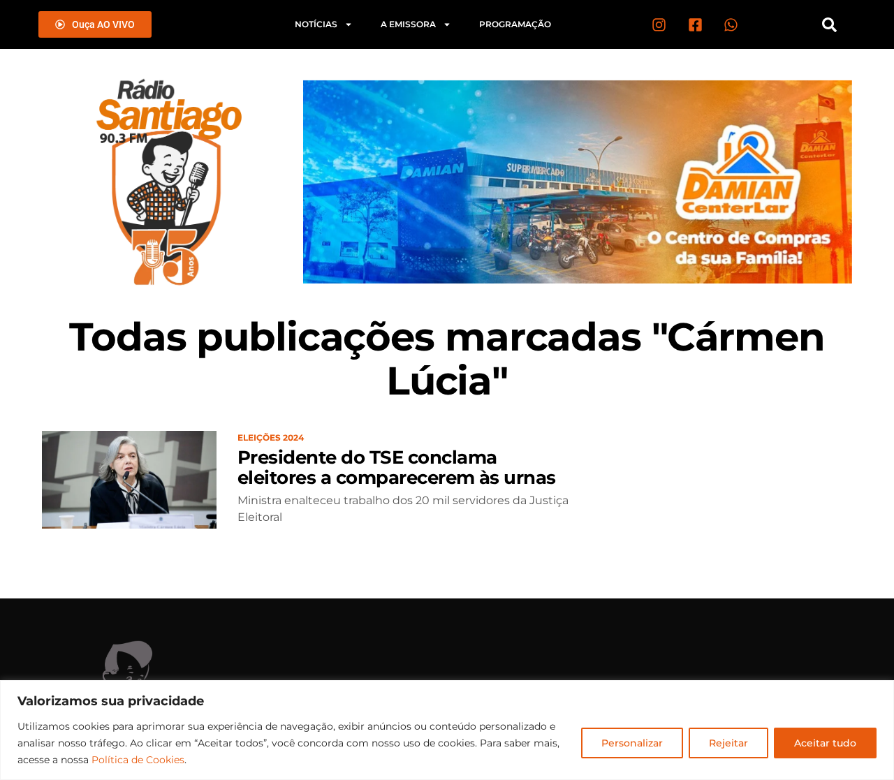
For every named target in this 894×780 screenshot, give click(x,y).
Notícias (316, 24)
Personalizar (632, 743)
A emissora (408, 24)
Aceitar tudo (825, 743)
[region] (447, 730)
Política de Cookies (137, 759)
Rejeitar (728, 743)
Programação (515, 24)
